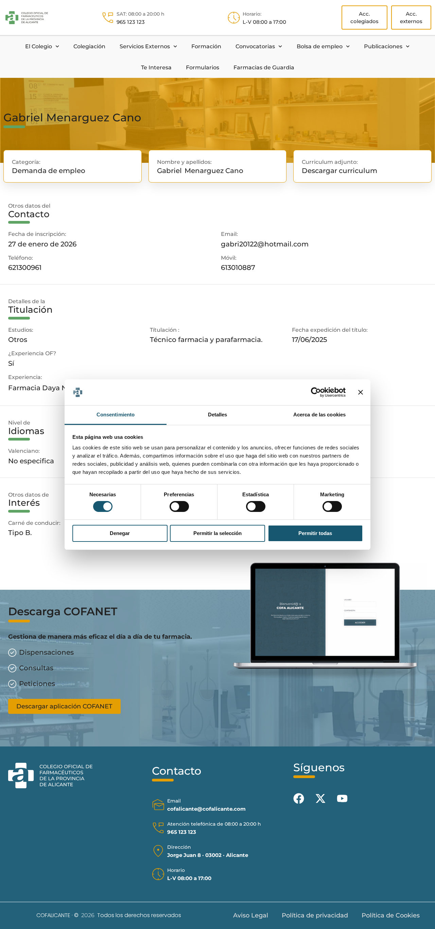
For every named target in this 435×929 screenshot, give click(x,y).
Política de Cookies (391, 915)
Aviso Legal (250, 915)
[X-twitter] (320, 798)
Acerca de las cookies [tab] (319, 414)
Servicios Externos (145, 46)
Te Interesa (156, 67)
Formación (206, 46)
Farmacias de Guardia (263, 67)
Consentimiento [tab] (116, 414)
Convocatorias (255, 46)
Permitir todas (315, 533)
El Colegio (38, 46)
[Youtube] (342, 798)
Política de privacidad (315, 915)
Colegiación (89, 46)
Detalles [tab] (217, 414)
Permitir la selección (217, 533)
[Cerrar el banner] (360, 392)
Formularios (202, 67)
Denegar (120, 533)
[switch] (179, 506)
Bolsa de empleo (320, 46)
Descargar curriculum (339, 170)
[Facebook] (298, 798)
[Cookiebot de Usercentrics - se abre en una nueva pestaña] (316, 392)
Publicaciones (383, 46)
